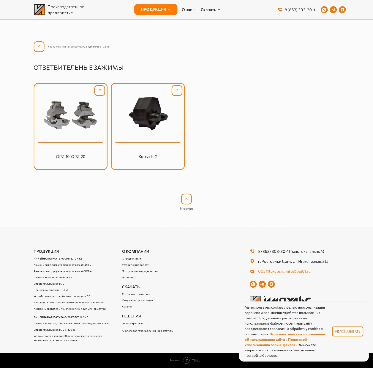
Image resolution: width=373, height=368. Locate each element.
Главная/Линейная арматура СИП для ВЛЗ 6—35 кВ (78, 46)
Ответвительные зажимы (49, 283)
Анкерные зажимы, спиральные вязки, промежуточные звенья (72, 323)
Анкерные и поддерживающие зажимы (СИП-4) (63, 270)
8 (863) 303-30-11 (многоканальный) (291, 251)
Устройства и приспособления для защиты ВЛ (62, 296)
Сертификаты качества (136, 293)
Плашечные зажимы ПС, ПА (51, 289)
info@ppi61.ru (298, 271)
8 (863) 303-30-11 (300, 9)
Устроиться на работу (135, 264)
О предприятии (131, 258)
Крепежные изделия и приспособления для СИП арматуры (70, 308)
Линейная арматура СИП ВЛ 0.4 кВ (58, 258)
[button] (211, 10)
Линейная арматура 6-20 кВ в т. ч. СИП (61, 317)
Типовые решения (133, 323)
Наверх (186, 208)
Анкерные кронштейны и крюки (53, 277)
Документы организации (137, 300)
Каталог (127, 306)
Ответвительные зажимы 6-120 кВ (54, 329)
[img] (280, 9)
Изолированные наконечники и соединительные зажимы (69, 302)
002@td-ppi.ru (271, 271)
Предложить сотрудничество (140, 270)
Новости (127, 277)
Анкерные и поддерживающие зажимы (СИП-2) (63, 264)
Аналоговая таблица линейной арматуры (147, 330)
